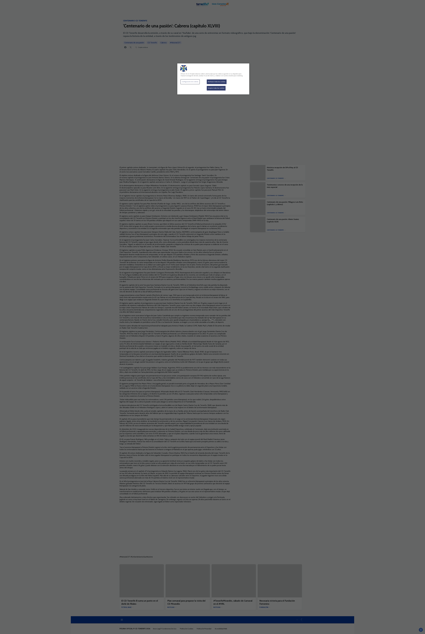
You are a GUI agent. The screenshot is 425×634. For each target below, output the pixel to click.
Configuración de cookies (190, 81)
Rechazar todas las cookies (216, 81)
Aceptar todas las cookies (216, 88)
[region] (213, 78)
